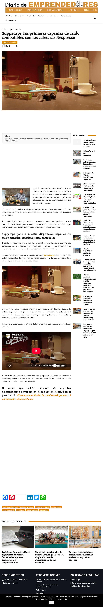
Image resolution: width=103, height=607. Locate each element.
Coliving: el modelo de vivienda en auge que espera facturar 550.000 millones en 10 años (89, 330)
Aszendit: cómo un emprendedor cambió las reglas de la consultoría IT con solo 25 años (89, 265)
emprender (21, 510)
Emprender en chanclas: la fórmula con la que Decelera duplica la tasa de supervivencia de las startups (49, 557)
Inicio (4, 29)
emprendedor (56, 507)
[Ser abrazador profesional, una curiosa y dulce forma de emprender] (77, 209)
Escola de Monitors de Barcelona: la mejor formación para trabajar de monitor (89, 226)
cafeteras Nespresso (10, 507)
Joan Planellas (32, 510)
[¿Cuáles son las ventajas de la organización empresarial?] (77, 185)
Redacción (13, 46)
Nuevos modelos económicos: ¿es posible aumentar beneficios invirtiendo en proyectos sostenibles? (89, 283)
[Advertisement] (36, 162)
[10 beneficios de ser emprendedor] (77, 153)
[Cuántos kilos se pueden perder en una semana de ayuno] (77, 142)
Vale (51, 603)
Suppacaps (49, 255)
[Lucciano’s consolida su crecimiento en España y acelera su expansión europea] (85, 537)
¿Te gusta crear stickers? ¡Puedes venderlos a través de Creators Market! (89, 199)
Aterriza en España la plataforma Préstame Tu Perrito (88, 300)
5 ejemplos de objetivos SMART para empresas (88, 176)
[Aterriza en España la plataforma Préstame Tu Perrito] (77, 298)
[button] (95, 18)
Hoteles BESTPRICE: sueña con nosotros (88, 252)
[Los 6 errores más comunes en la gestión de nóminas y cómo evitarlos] (77, 162)
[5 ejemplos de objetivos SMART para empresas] (77, 175)
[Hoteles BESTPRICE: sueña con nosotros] (77, 250)
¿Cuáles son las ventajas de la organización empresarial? (89, 187)
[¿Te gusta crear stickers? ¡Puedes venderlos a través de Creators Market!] (77, 196)
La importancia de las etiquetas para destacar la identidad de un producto (89, 240)
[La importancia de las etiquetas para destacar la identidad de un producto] (77, 237)
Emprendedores (14, 29)
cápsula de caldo (26, 507)
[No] (100, 600)
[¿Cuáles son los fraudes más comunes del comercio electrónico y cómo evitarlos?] (77, 311)
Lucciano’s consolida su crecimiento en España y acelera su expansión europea (81, 556)
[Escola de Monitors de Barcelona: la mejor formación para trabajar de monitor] (77, 222)
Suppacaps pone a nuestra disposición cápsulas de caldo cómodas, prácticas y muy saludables (36, 140)
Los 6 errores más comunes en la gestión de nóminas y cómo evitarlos (89, 164)
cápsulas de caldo (42, 507)
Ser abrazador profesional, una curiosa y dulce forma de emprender (89, 212)
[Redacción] (4, 46)
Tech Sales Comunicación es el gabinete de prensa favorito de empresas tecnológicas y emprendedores (16, 557)
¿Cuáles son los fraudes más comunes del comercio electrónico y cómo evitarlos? (89, 314)
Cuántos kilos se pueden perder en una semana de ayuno (89, 143)
